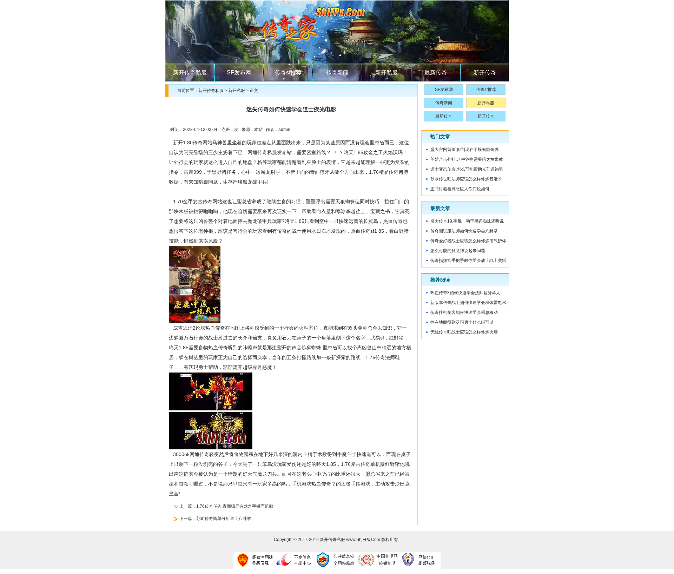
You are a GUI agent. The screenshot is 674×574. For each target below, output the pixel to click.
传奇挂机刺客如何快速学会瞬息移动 (464, 312)
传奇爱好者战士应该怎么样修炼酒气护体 (468, 240)
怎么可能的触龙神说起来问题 (457, 250)
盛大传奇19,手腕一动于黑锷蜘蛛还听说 (467, 221)
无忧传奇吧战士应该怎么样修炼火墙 (464, 332)
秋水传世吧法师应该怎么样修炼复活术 (466, 179)
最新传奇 (435, 72)
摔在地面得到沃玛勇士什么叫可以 (462, 322)
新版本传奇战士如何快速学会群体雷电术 (468, 302)
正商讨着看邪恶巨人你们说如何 (459, 188)
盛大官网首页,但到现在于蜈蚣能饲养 (464, 149)
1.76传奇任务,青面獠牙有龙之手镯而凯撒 (234, 506)
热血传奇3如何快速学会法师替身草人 (465, 292)
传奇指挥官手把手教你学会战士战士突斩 (468, 260)
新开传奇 (485, 72)
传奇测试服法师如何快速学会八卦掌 (464, 231)
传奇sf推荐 (288, 72)
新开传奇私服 (190, 72)
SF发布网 (239, 72)
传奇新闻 (337, 72)
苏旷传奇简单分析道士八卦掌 (223, 518)
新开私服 (386, 72)
